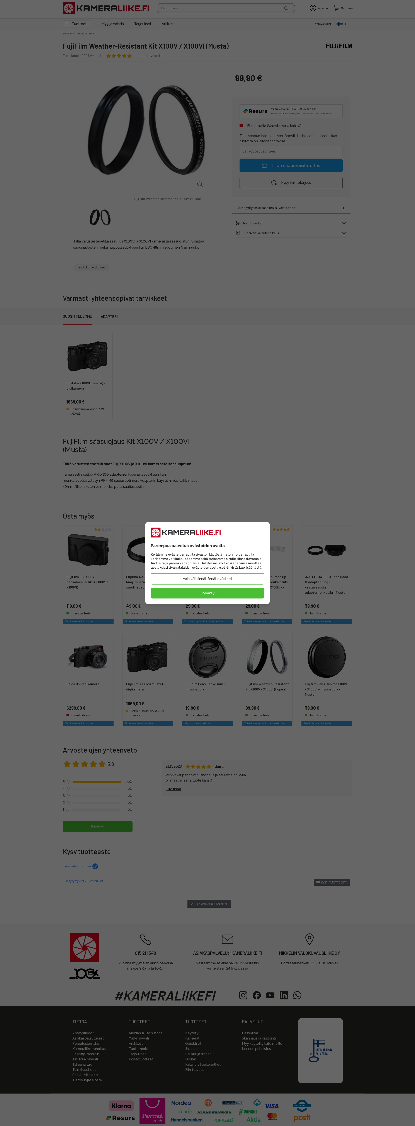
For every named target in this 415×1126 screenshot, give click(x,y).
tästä (257, 567)
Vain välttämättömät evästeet (207, 579)
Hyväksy (207, 593)
